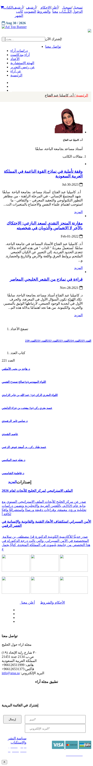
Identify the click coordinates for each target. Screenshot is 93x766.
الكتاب (8, 7)
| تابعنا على (31, 622)
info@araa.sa (11, 673)
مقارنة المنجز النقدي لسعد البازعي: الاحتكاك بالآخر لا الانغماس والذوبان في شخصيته (45, 225)
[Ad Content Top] (46, 27)
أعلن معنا (27, 602)
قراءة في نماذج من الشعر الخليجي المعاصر (46, 279)
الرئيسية (66, 95)
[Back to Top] (4, 762)
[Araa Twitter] (11, 85)
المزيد (78, 212)
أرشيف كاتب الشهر (18, 11)
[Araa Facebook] (16, 609)
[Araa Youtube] (10, 89)
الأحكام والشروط (52, 602)
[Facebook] (10, 81)
